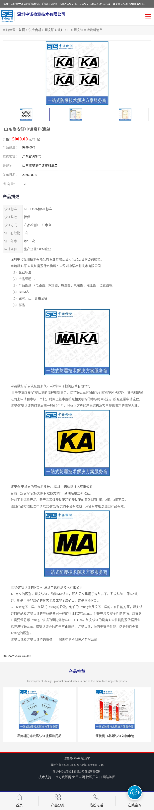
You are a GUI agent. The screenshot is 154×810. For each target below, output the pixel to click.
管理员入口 (94, 777)
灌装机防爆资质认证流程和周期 (39, 736)
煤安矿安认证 (54, 30)
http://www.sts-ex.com (17, 655)
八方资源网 (63, 777)
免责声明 (78, 777)
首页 (22, 30)
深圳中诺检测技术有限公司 (68, 771)
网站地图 (109, 777)
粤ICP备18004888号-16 (90, 764)
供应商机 (34, 30)
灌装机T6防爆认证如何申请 (114, 736)
